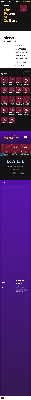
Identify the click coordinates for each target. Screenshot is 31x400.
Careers (21, 1)
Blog (19, 1)
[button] (23, 1)
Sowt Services (16, 1)
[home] (2, 1)
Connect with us (27, 1)
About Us (10, 1)
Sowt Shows (13, 1)
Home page (3, 282)
